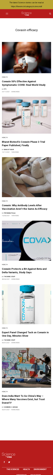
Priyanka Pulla (10, 213)
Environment (40, 469)
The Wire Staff (9, 276)
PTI (5, 89)
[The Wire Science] (26, 14)
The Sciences (12, 469)
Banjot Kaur (9, 149)
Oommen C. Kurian (11, 407)
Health (5, 77)
